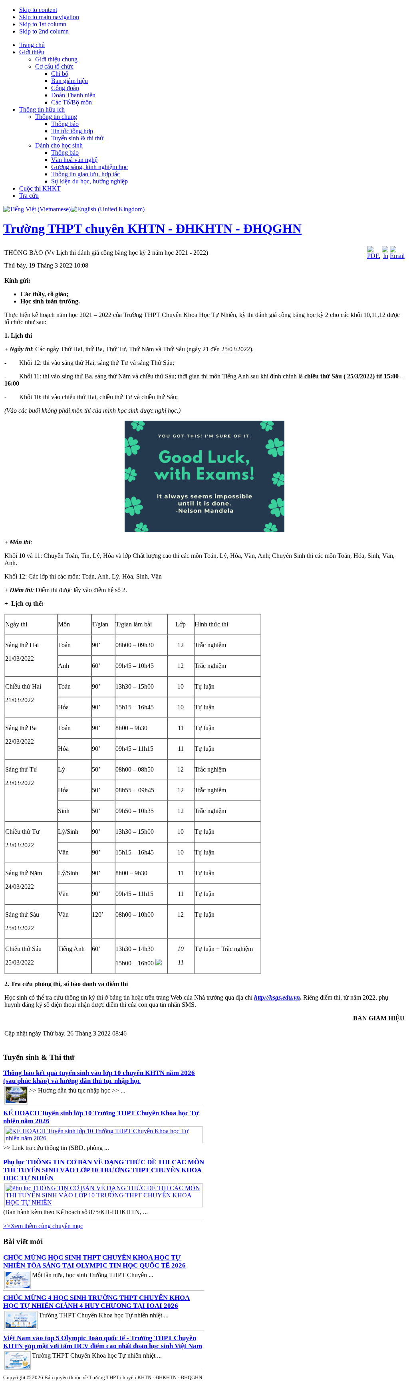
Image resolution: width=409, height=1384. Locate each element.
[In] (385, 255)
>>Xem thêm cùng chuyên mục (43, 1226)
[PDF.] (373, 255)
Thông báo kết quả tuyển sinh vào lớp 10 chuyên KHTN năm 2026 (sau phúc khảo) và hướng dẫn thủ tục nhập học (99, 1077)
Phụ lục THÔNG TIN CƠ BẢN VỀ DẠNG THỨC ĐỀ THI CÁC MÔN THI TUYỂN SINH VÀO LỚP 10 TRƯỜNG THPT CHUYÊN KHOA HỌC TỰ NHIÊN (103, 1170)
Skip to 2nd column (44, 31)
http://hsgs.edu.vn (277, 997)
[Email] (397, 255)
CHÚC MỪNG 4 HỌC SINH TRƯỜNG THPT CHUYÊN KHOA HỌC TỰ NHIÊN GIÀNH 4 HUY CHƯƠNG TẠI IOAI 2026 (96, 1301)
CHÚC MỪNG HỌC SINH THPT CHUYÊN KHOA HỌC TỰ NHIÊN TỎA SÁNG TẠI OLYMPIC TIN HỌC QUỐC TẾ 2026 (94, 1261)
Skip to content (38, 9)
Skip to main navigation (49, 17)
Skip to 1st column (42, 24)
